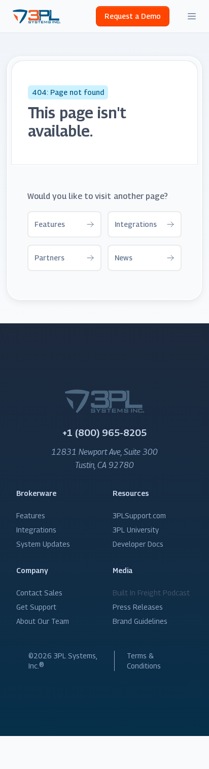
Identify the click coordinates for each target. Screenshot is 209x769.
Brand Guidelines (140, 621)
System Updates (43, 544)
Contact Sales (39, 592)
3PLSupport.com (139, 515)
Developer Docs (138, 544)
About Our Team (42, 621)
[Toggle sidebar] (192, 16)
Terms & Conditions (144, 660)
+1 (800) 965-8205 (104, 432)
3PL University (136, 529)
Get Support (36, 607)
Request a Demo (132, 16)
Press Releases (138, 607)
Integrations (36, 529)
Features (30, 515)
